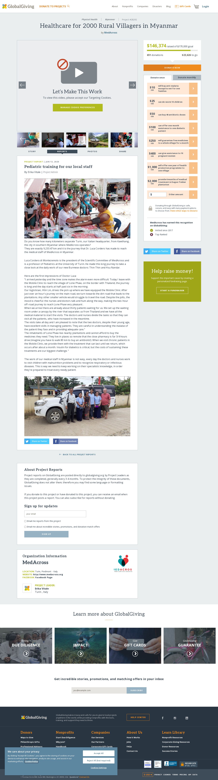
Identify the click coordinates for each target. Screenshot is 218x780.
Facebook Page (43, 577)
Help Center (138, 717)
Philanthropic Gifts (30, 742)
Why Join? (60, 742)
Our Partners (97, 742)
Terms (175, 774)
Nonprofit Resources (172, 737)
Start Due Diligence (65, 737)
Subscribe (137, 690)
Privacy (158, 774)
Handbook (61, 746)
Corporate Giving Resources (176, 742)
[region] (61, 761)
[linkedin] (187, 717)
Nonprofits (127, 6)
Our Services (97, 737)
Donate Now (172, 67)
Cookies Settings (99, 767)
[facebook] (162, 717)
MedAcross (110, 32)
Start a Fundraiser (172, 290)
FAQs (129, 746)
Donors (26, 733)
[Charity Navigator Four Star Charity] (149, 764)
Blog (168, 6)
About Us (134, 733)
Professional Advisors (31, 746)
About (115, 6)
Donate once (158, 77)
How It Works (133, 737)
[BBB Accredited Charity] (172, 764)
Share (122, 151)
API (189, 774)
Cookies (167, 774)
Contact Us (132, 751)
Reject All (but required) (98, 760)
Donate (52, 6)
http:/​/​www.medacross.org (48, 574)
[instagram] (175, 717)
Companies (142, 6)
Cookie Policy (31, 761)
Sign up (46, 534)
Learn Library (173, 733)
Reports (62, 151)
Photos (92, 151)
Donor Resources (170, 746)
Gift (185, 6)
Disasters (157, 6)
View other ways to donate (183, 210)
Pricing (183, 774)
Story (32, 151)
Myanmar (110, 19)
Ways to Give (27, 737)
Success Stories (170, 751)
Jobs (129, 742)
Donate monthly (187, 77)
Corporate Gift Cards (101, 746)
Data (194, 774)
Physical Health (89, 19)
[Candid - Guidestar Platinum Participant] (159, 764)
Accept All (99, 753)
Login (205, 6)
